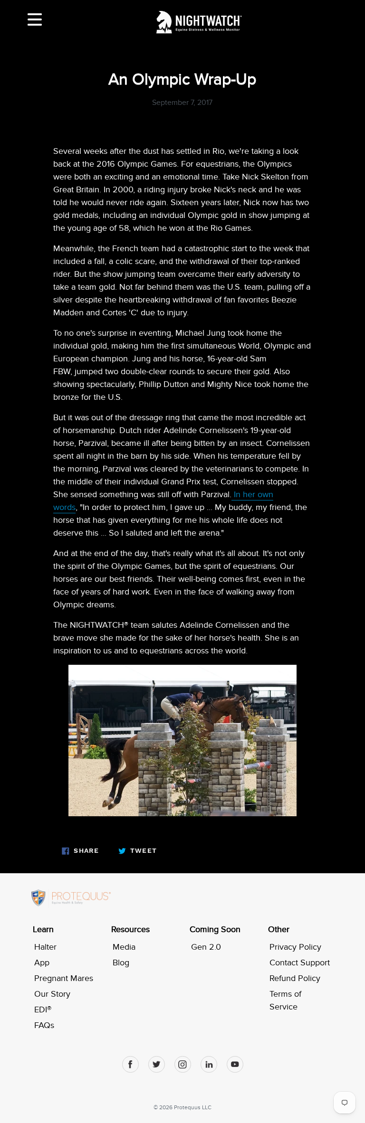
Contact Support (299, 963)
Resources (130, 929)
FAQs (44, 1025)
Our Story (52, 994)
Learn (43, 929)
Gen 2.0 (206, 947)
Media (124, 947)
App (41, 963)
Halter (45, 947)
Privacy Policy (295, 947)
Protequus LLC (192, 1107)
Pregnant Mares (63, 978)
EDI (42, 1010)
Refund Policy (294, 978)
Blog (121, 963)
